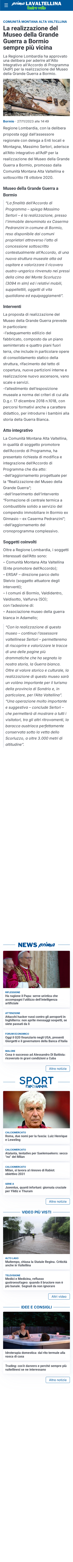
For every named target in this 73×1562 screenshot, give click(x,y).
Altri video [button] (59, 1296)
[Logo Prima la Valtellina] (36, 5)
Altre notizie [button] (58, 1069)
